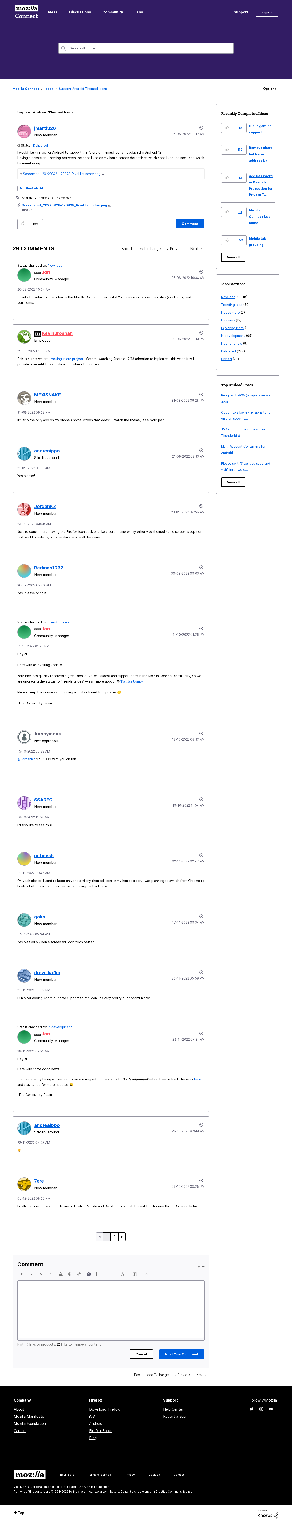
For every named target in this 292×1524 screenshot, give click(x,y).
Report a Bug (174, 1416)
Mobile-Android (31, 188)
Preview (199, 1267)
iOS (92, 1416)
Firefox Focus (100, 1430)
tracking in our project (66, 359)
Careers (20, 1430)
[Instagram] (261, 1409)
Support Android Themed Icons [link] (83, 89)
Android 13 (46, 197)
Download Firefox (104, 1409)
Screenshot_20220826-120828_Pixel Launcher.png (62, 174)
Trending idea (58, 622)
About (19, 1409)
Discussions (80, 12)
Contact (179, 1474)
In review (228, 320)
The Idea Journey (131, 681)
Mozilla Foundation (30, 1423)
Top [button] (21, 1513)
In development (60, 1027)
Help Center (173, 1409)
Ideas (53, 12)
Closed (226, 359)
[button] (22, 224)
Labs (138, 12)
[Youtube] (271, 1409)
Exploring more (232, 328)
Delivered (40, 145)
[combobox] (146, 48)
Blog (93, 1437)
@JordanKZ (26, 759)
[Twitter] (252, 1409)
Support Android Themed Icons (45, 112)
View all (233, 257)
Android (95, 1423)
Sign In (266, 12)
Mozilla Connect (26, 12)
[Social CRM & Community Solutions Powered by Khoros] (268, 1514)
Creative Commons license (174, 1491)
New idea (55, 265)
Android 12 (29, 197)
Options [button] (269, 89)
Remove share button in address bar (261, 154)
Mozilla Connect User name (260, 216)
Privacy (130, 1474)
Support (241, 12)
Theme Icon (63, 197)
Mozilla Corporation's (34, 1486)
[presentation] (22, 1274)
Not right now (231, 343)
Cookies (154, 1474)
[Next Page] (122, 1236)
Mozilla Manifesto (29, 1416)
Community (112, 12)
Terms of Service (99, 1474)
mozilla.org (66, 1474)
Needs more (230, 312)
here (197, 1079)
